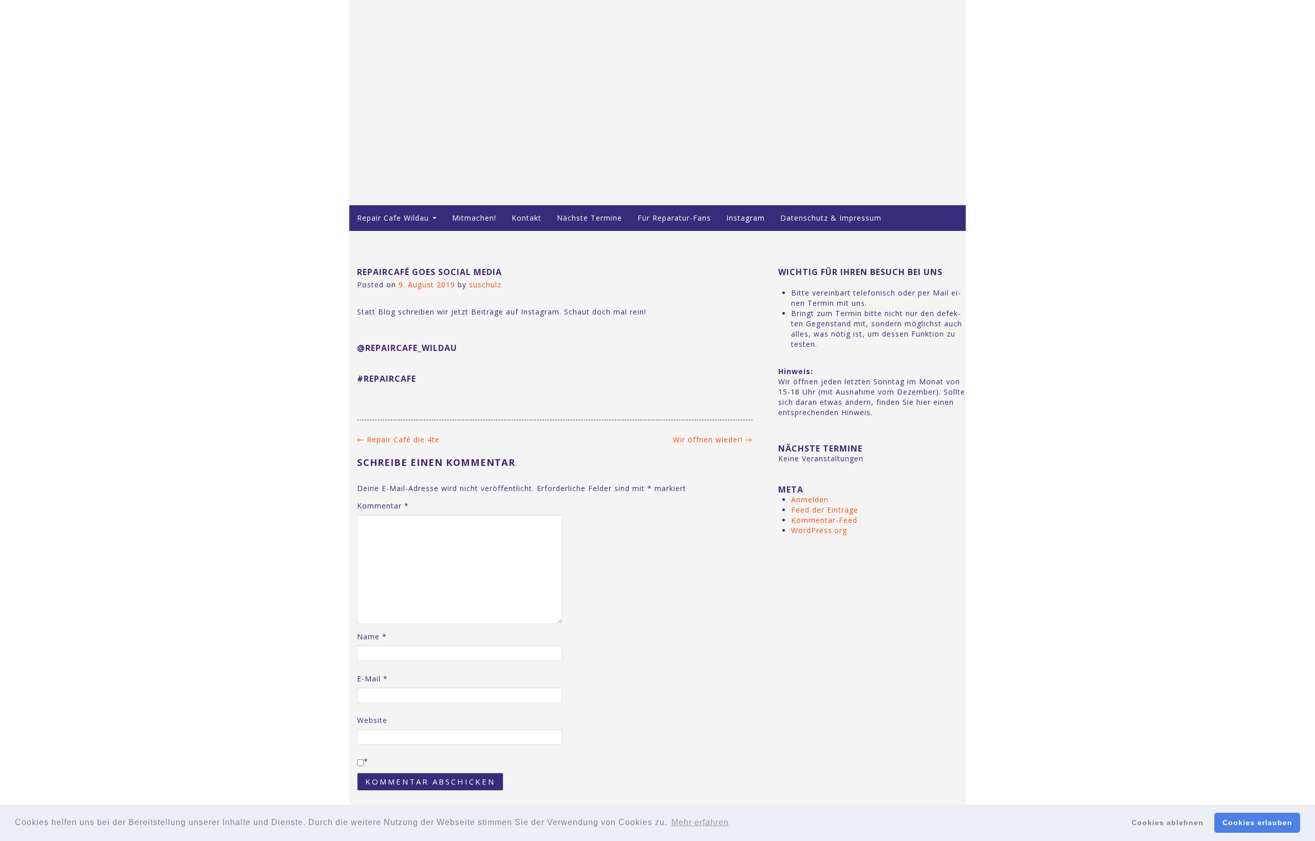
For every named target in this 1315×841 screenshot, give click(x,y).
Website (372, 720)
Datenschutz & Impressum (830, 218)
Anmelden (810, 499)
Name (372, 636)
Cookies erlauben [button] (1257, 822)
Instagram (745, 218)
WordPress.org (819, 530)
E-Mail (372, 678)
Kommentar (383, 506)
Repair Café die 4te (398, 439)
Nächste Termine (589, 218)
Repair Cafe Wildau (394, 218)
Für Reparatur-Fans (674, 218)
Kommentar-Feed (824, 520)
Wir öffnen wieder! (713, 439)
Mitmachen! (474, 218)
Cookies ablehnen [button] (1168, 822)
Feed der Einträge (824, 510)
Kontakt (526, 218)
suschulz (485, 284)
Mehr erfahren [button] (700, 822)
